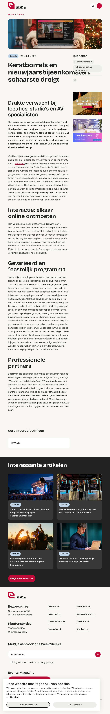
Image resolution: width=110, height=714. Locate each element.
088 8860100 (17, 628)
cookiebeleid (12, 697)
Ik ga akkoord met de (33, 662)
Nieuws (20, 14)
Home (11, 14)
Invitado (19, 163)
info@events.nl (19, 631)
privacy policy (45, 662)
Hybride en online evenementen (83, 68)
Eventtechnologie (83, 61)
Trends (13, 56)
